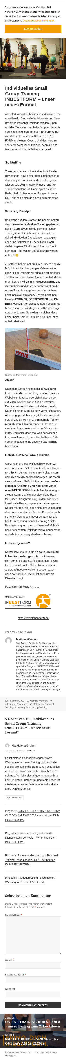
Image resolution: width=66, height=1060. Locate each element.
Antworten (14, 797)
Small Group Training (36, 707)
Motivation (38, 704)
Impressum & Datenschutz (18, 1052)
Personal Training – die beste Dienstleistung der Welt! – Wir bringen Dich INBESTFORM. (30, 838)
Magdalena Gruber (24, 745)
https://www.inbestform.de (33, 617)
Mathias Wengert (38, 700)
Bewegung (21, 704)
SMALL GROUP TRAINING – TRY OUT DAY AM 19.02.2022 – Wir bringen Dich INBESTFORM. (32, 815)
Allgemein (10, 704)
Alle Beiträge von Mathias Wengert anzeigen (38, 689)
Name (9, 960)
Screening (19, 707)
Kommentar (13, 914)
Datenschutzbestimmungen (38, 20)
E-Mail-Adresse (16, 974)
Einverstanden (33, 28)
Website (10, 989)
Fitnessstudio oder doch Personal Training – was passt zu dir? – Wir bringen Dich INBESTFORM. (31, 860)
